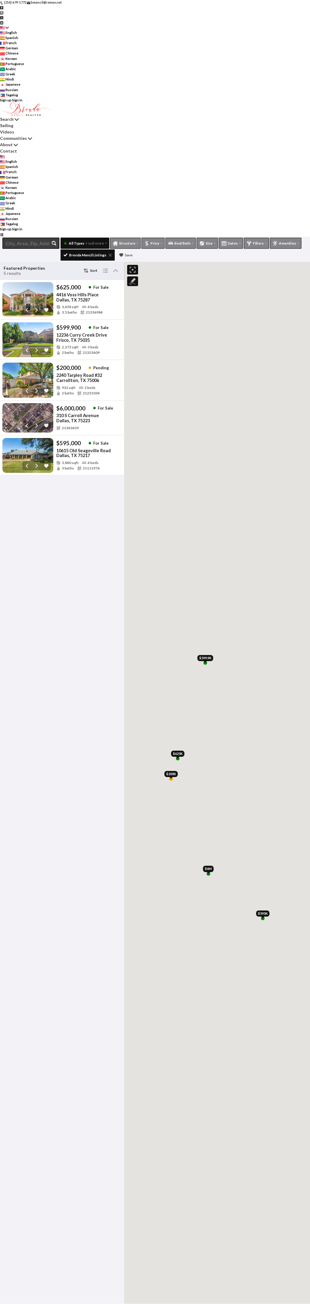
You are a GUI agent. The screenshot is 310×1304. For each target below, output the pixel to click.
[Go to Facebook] (1, 7)
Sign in (17, 100)
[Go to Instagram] (1, 12)
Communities (13, 138)
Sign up (6, 100)
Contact (8, 150)
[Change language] (4, 27)
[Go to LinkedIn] (1, 22)
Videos (7, 131)
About (6, 144)
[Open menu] (1, 234)
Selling (6, 125)
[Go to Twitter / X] (1, 17)
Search (7, 119)
